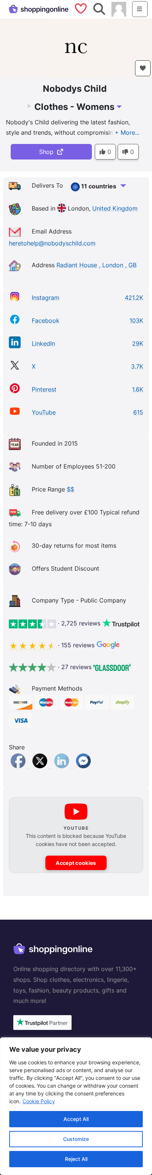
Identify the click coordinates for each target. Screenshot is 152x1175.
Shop (48, 151)
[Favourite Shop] (143, 68)
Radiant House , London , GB (96, 265)
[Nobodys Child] (76, 47)
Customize (76, 1139)
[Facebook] (19, 765)
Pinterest (44, 389)
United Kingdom (115, 208)
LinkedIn (43, 343)
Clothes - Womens (74, 106)
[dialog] (76, 1106)
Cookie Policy (39, 1101)
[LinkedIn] (62, 765)
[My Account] (118, 8)
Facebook (45, 320)
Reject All (76, 1159)
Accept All (76, 1119)
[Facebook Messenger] (83, 765)
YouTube (44, 412)
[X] (41, 765)
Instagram (45, 297)
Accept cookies (76, 863)
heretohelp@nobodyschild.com (52, 243)
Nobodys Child (75, 88)
